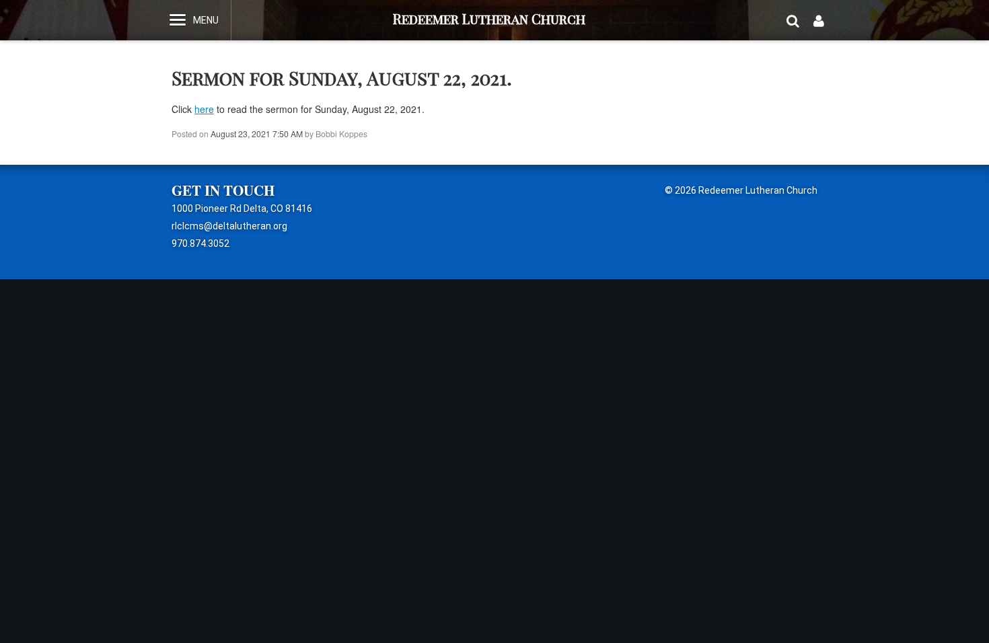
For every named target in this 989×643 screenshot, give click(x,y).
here (204, 109)
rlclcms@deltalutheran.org (229, 226)
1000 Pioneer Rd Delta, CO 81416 (242, 208)
